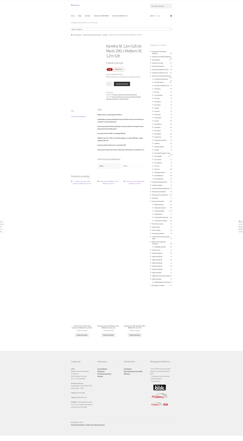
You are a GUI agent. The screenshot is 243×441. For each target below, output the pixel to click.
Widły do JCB (156, 250)
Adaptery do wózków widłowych (161, 56)
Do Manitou (157, 137)
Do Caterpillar (158, 95)
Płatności (127, 374)
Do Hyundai (157, 117)
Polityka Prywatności (104, 374)
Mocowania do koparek (159, 191)
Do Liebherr (157, 134)
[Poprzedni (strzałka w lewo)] (2, 440)
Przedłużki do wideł (160, 247)
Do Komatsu (158, 124)
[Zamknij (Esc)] (16, 437)
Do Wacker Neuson (159, 172)
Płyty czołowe (156, 230)
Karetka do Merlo (117, 97)
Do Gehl (156, 108)
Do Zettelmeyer (158, 179)
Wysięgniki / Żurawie (158, 285)
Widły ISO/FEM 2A (157, 253)
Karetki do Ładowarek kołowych (92, 35)
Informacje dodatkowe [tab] (78, 116)
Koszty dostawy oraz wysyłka (133, 371)
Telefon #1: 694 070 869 (101, 16)
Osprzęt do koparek (158, 201)
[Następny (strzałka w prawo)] (7, 440)
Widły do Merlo (124, 99)
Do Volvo (157, 169)
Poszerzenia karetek (158, 233)
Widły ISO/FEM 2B (157, 256)
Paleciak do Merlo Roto (113, 99)
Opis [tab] (72, 111)
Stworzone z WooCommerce (95, 425)
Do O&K (156, 150)
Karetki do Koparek (160, 208)
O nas (73, 16)
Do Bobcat (157, 89)
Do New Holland (159, 146)
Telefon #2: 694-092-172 (119, 16)
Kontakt (87, 16)
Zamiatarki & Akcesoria (161, 217)
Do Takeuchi (158, 162)
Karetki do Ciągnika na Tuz (160, 72)
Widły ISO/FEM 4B (157, 269)
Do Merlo (105, 35)
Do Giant (157, 111)
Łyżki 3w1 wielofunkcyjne (159, 182)
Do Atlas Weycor (159, 82)
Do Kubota (157, 130)
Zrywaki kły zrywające (160, 220)
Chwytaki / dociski (157, 63)
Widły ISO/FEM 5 (156, 272)
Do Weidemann (158, 175)
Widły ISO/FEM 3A (157, 260)
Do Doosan (157, 101)
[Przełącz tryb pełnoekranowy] (7, 437)
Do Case (156, 92)
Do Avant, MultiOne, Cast (161, 85)
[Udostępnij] (11, 437)
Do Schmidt (157, 159)
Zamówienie (128, 369)
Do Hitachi (157, 114)
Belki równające (159, 204)
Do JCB (156, 121)
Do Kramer (157, 127)
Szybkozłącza (158, 214)
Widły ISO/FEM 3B (157, 263)
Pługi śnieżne (156, 227)
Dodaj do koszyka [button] (82, 335)
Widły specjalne (156, 279)
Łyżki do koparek (159, 211)
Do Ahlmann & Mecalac (161, 79)
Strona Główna (102, 369)
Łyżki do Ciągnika (157, 185)
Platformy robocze (157, 224)
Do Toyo (156, 166)
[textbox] (121, 29)
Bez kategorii (156, 60)
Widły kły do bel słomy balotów (161, 276)
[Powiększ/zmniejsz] (2, 437)
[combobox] (121, 29)
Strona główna (77, 35)
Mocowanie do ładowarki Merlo (132, 97)
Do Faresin (157, 105)
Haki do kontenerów (158, 66)
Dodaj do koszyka (122, 84)
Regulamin (101, 371)
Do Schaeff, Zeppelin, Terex (162, 153)
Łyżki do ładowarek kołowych (160, 188)
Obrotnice (155, 198)
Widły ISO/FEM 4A (157, 266)
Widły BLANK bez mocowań (162, 282)
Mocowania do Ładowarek (159, 195)
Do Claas (157, 98)
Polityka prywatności (78, 425)
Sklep (80, 16)
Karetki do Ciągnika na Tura (160, 69)
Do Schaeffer (158, 156)
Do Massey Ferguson (160, 140)
